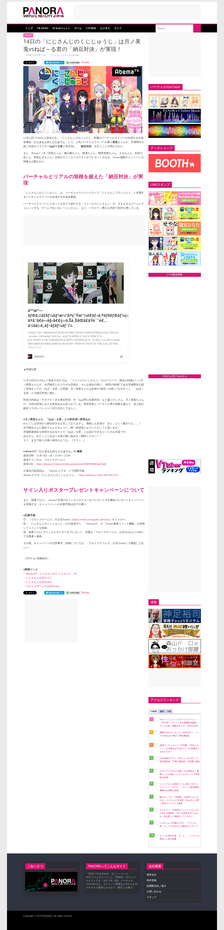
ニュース (55, 55)
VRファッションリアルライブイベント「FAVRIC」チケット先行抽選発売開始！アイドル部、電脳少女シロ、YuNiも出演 (179, 722)
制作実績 (151, 880)
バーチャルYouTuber (69, 55)
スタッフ (151, 897)
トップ (29, 28)
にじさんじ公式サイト (39, 577)
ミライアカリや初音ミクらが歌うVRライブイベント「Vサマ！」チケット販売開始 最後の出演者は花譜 (180, 787)
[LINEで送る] (73, 62)
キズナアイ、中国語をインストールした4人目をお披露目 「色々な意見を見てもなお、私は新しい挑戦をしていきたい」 (179, 813)
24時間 (153, 711)
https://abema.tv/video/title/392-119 (98, 475)
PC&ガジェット (61, 28)
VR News (42, 28)
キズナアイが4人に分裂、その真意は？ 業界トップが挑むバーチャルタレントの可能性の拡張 (180, 774)
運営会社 (151, 874)
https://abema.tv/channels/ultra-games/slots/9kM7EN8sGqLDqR (71, 464)
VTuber (91, 28)
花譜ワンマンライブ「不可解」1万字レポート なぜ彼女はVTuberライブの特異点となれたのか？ (180, 748)
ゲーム (78, 28)
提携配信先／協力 (156, 886)
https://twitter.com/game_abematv (91, 519)
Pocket (85, 62)
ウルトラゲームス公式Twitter (43, 586)
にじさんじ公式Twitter (39, 582)
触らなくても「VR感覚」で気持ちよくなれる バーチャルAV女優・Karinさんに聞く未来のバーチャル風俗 (179, 800)
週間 (162, 711)
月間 (169, 711)
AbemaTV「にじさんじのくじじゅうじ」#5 (51, 573)
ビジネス (105, 28)
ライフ (117, 28)
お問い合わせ (154, 891)
